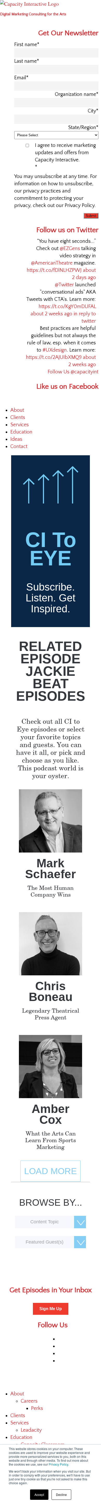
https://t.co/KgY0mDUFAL (67, 306)
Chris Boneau (51, 991)
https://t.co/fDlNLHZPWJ (54, 270)
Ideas (16, 439)
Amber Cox (50, 1114)
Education (21, 432)
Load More (50, 1171)
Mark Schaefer (50, 868)
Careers (29, 1401)
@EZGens (70, 248)
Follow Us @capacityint (73, 372)
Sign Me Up (50, 1309)
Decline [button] (61, 1494)
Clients (17, 417)
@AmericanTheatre (52, 263)
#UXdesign (54, 350)
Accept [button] (39, 1494)
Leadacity (31, 1430)
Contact (18, 446)
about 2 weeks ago (51, 314)
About (17, 410)
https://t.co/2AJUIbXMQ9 (54, 357)
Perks (37, 1408)
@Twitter (64, 285)
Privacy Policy (58, 1464)
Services (19, 425)
